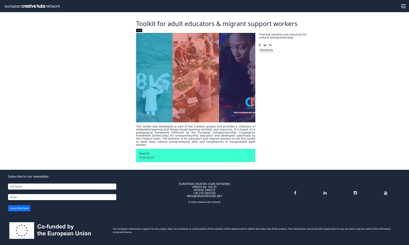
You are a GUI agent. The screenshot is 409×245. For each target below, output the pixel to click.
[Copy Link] (270, 45)
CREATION (266, 50)
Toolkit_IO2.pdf (147, 157)
